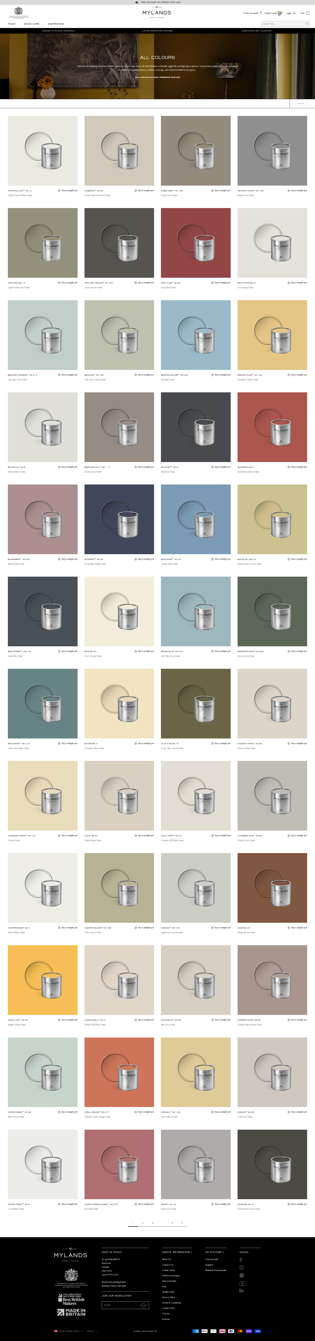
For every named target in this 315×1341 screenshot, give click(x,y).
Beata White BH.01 (247, 283)
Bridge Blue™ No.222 (172, 651)
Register (209, 1265)
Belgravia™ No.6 (16, 467)
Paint (12, 23)
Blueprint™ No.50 (93, 559)
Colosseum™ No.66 (171, 1020)
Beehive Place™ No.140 (250, 375)
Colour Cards (168, 1270)
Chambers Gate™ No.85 (250, 836)
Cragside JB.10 (246, 1204)
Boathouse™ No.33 (171, 559)
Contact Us (167, 1265)
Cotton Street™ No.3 (19, 1204)
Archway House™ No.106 (250, 191)
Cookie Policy (168, 1308)
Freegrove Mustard (169, 77)
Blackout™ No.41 (170, 467)
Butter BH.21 (91, 743)
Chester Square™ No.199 (97, 928)
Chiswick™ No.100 (170, 928)
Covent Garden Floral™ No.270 (101, 1204)
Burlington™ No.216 (19, 743)
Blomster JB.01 (246, 467)
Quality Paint (168, 1292)
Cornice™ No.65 (246, 1112)
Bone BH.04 (90, 651)
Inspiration (56, 23)
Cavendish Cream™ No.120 (22, 836)
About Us (166, 1259)
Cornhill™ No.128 (170, 1112)
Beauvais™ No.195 (94, 375)
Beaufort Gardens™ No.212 (22, 375)
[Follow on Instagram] (242, 1268)
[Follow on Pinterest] (242, 1276)
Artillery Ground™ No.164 (98, 283)
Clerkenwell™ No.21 (95, 1020)
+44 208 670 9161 (110, 1275)
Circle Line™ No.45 (18, 1020)
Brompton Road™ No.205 (251, 651)
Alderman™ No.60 (93, 191)
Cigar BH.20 (244, 928)
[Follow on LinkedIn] (242, 1291)
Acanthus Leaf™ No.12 (20, 191)
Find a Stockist (169, 1281)
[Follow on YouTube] (242, 1284)
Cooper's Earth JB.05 (249, 1020)
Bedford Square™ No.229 (174, 375)
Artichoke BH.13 (16, 283)
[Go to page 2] (182, 1223)
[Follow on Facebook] (242, 1260)
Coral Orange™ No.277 (96, 1112)
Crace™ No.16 (168, 1204)
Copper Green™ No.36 (19, 1112)
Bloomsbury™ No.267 (19, 559)
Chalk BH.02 (91, 836)
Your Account (211, 1259)
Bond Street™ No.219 (19, 651)
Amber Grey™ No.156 (172, 191)
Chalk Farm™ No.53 (171, 836)
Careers (166, 1314)
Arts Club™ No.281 (171, 283)
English (90, 1331)
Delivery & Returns (171, 1276)
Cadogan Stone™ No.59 (250, 743)
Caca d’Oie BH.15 (170, 743)
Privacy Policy (168, 1297)
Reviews (166, 1319)
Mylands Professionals (215, 1270)
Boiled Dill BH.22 (247, 559)
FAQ (164, 1287)
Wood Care (32, 23)
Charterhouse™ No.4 (19, 928)
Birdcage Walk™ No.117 (97, 467)
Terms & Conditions (171, 1303)
